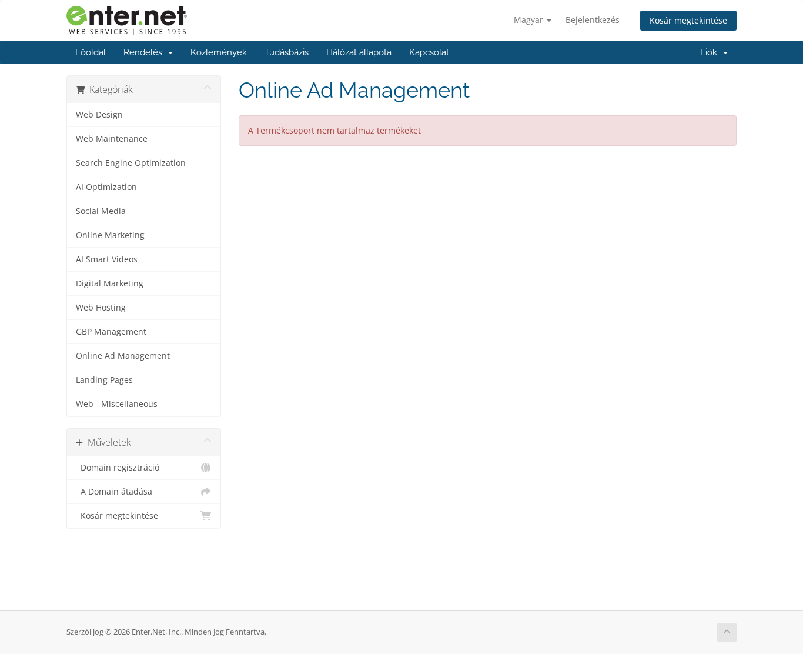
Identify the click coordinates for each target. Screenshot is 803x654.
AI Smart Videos (107, 259)
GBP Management (111, 331)
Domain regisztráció (117, 467)
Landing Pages (104, 380)
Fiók (711, 52)
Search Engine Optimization (131, 163)
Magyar (530, 19)
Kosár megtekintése (688, 20)
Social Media (101, 211)
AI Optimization (106, 187)
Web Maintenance (112, 139)
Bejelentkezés (593, 19)
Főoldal (90, 52)
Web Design (99, 114)
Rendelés (145, 52)
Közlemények (218, 52)
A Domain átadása (114, 491)
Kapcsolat (429, 52)
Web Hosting (101, 307)
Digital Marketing (109, 283)
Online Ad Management (123, 356)
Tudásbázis (287, 52)
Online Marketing (110, 235)
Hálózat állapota (359, 52)
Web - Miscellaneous (117, 404)
